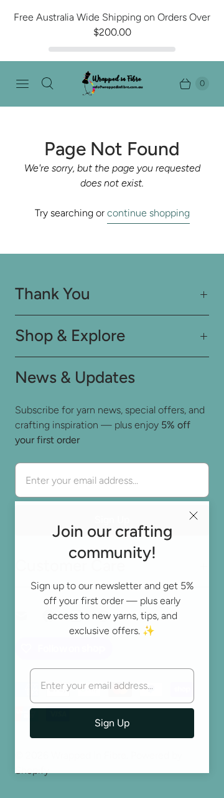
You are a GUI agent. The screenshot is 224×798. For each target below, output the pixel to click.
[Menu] (22, 84)
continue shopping (148, 213)
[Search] (47, 84)
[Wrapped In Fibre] (112, 83)
